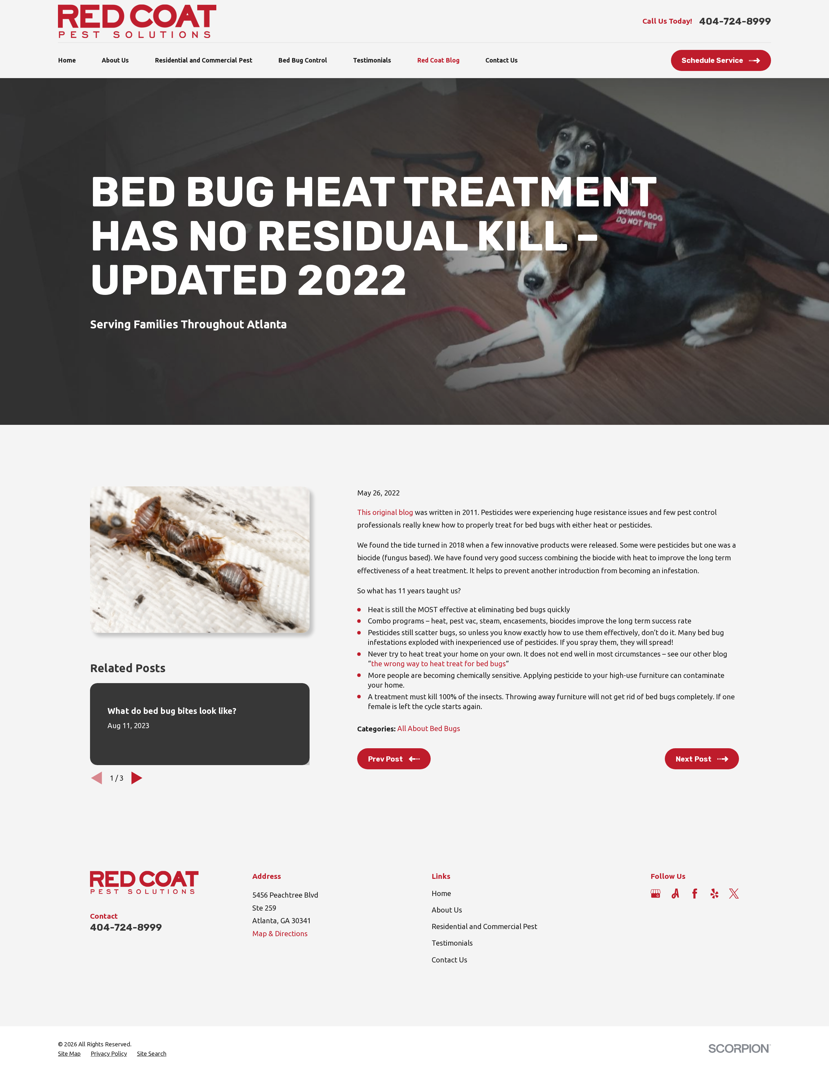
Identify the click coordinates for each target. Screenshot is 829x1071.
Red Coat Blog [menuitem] (438, 60)
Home (441, 893)
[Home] (137, 21)
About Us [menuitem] (115, 60)
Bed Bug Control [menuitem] (302, 60)
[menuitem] (69, 1054)
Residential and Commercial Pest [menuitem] (203, 60)
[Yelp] (715, 894)
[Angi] (675, 894)
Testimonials (452, 943)
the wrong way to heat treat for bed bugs (438, 663)
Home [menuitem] (67, 60)
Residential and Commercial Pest (484, 926)
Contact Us (449, 960)
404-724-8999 (735, 21)
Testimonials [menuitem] (372, 60)
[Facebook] (695, 894)
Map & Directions (280, 933)
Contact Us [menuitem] (501, 60)
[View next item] (137, 778)
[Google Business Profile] (656, 894)
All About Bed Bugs (428, 728)
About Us (447, 910)
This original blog (385, 512)
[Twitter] (734, 894)
